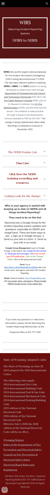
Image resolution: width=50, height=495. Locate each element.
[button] (3, 3)
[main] (25, 32)
